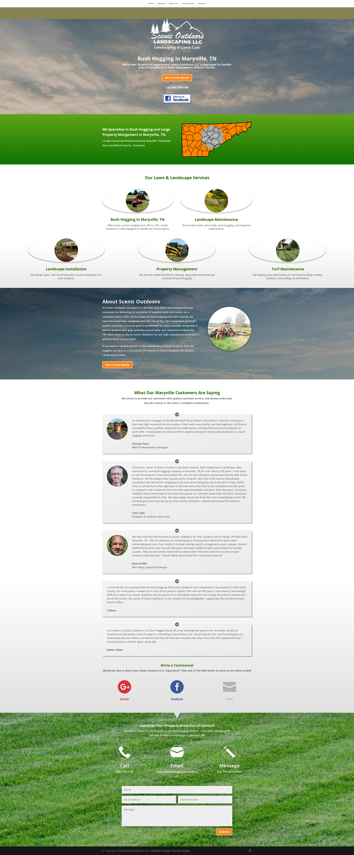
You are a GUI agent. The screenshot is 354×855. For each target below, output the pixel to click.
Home (151, 3)
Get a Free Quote (177, 78)
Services (161, 3)
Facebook (177, 699)
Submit (224, 832)
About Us (173, 3)
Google (124, 699)
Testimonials (187, 3)
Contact (202, 3)
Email (229, 699)
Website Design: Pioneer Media (170, 850)
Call (124, 765)
